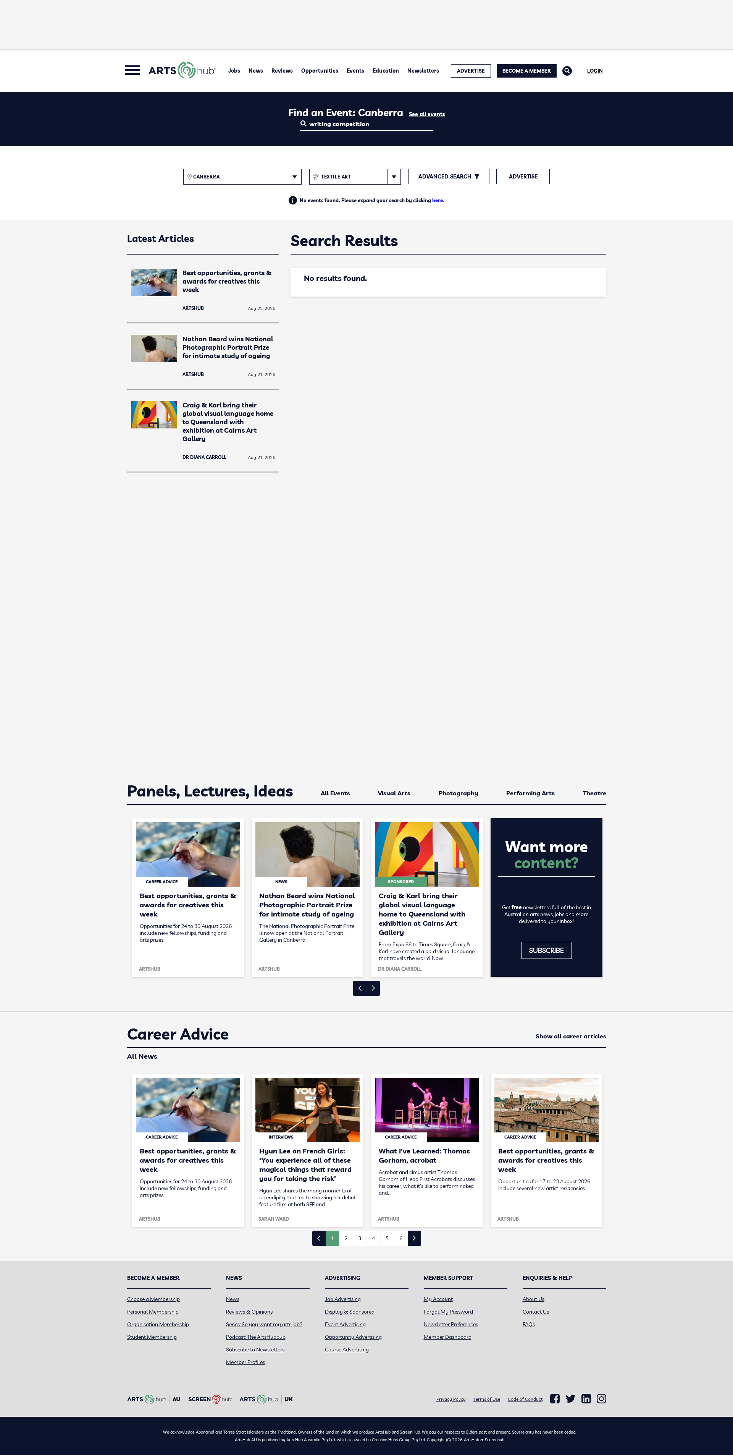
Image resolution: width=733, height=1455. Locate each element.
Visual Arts (394, 793)
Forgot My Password (448, 1311)
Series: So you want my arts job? (264, 1324)
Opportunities (319, 70)
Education (386, 70)
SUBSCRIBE (546, 950)
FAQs (529, 1324)
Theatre (594, 793)
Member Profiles (245, 1362)
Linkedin (586, 1399)
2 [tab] (345, 1238)
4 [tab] (373, 1238)
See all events (427, 114)
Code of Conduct (525, 1399)
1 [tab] (332, 1238)
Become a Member (526, 71)
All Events (335, 793)
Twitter (570, 1399)
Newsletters (423, 70)
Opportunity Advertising (353, 1336)
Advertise (523, 176)
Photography (458, 793)
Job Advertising (343, 1299)
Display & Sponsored (350, 1311)
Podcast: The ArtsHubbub (256, 1336)
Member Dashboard (447, 1336)
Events (355, 70)
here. (438, 200)
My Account (438, 1299)
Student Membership (152, 1336)
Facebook (555, 1399)
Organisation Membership (158, 1324)
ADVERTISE (471, 71)
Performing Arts (530, 793)
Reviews (282, 70)
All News (142, 1056)
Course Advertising (347, 1349)
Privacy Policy (451, 1399)
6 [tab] (400, 1238)
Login (595, 71)
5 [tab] (387, 1238)
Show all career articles (571, 1036)
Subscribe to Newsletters (255, 1349)
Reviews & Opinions (249, 1311)
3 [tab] (359, 1238)
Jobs (234, 70)
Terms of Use (486, 1399)
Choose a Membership (153, 1299)
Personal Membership (153, 1311)
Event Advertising (345, 1324)
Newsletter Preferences (451, 1324)
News (256, 70)
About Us (533, 1299)
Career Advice (178, 1034)
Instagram (601, 1399)
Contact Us (536, 1311)
